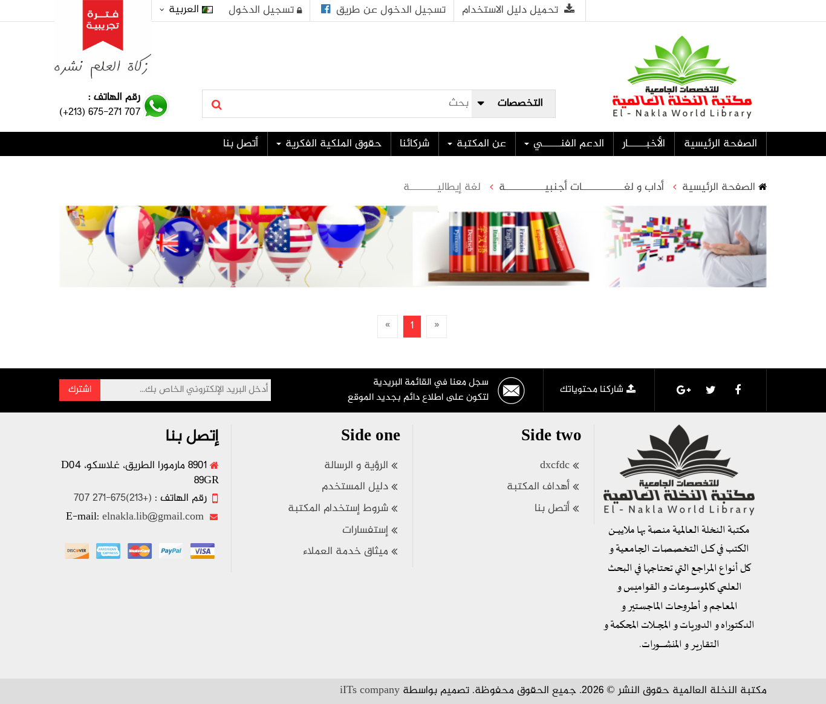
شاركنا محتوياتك (591, 390)
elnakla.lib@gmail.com (153, 517)
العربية (184, 10)
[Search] (217, 104)
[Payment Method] (202, 551)
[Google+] (683, 390)
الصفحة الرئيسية (718, 188)
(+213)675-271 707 (113, 498)
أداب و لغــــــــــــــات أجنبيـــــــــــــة (581, 188)
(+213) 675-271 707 (99, 112)
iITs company (370, 691)
